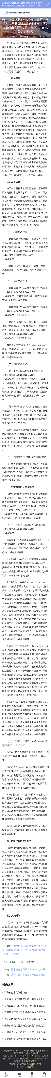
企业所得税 (14, 51)
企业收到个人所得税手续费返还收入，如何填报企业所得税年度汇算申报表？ (26, 1038)
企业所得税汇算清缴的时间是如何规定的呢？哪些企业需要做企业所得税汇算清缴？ (26, 1025)
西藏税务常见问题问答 (15, 992)
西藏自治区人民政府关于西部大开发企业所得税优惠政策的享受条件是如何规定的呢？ (26, 1032)
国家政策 (14, 36)
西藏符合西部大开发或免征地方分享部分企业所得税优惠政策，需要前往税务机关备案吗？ (26, 1012)
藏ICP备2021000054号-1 (19, 1064)
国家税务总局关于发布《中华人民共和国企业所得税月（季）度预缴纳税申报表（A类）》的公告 (24, 949)
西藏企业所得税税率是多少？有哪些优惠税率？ (26, 1005)
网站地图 (34, 1053)
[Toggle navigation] (47, 12)
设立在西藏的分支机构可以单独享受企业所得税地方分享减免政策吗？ (26, 1019)
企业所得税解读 (29, 962)
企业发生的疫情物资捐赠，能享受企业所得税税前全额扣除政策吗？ (26, 999)
